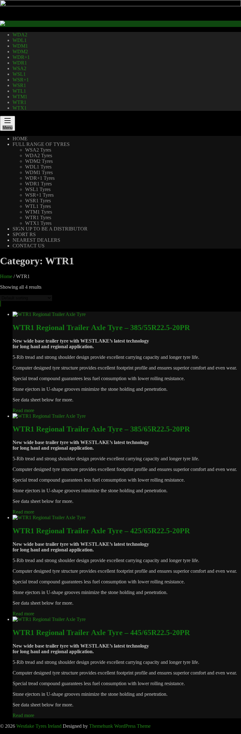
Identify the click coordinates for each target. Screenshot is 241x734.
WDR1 (20, 62)
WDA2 (20, 34)
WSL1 (19, 74)
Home (6, 276)
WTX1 (20, 108)
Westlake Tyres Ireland (39, 726)
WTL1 (19, 91)
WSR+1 (21, 79)
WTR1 (19, 102)
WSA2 (19, 68)
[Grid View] (0, 304)
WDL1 (20, 40)
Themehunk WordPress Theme (120, 726)
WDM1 (20, 46)
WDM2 (20, 51)
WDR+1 (21, 57)
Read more (23, 410)
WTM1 (20, 96)
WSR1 (19, 85)
